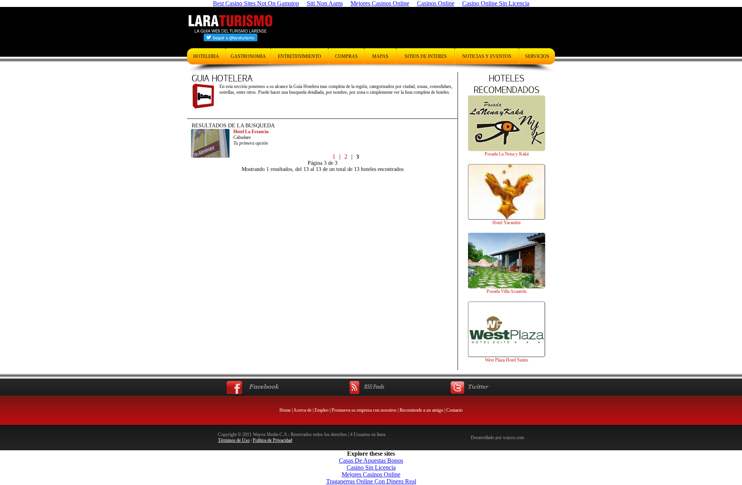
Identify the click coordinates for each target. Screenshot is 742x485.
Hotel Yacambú (506, 222)
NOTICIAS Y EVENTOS (486, 56)
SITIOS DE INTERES (426, 56)
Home (285, 410)
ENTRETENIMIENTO (299, 56)
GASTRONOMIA (248, 56)
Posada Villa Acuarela (506, 291)
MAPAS (380, 56)
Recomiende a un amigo (421, 410)
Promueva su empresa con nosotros (364, 410)
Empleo (321, 410)
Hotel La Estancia (251, 131)
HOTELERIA (206, 56)
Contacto (454, 410)
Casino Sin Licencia (371, 467)
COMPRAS (346, 56)
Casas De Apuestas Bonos (371, 460)
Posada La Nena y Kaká (507, 154)
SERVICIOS (537, 56)
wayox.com (513, 437)
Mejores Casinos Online (371, 474)
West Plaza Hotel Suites (506, 360)
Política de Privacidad (272, 440)
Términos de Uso (234, 440)
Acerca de (302, 410)
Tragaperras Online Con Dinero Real (371, 481)
